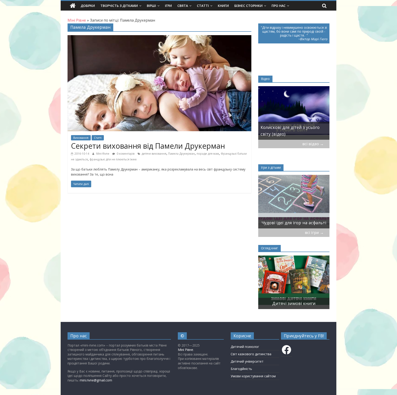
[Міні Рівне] (73, 6)
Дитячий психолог (245, 346)
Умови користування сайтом (253, 376)
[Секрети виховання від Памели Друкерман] (159, 37)
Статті (203, 5)
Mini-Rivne (103, 154)
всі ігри (314, 232)
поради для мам (208, 154)
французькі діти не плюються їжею (113, 159)
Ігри (168, 5)
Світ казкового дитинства (251, 354)
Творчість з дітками (119, 5)
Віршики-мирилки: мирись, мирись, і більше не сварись (290, 219)
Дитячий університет (247, 361)
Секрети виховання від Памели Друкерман (148, 146)
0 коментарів (125, 154)
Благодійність (241, 369)
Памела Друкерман (181, 154)
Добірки (88, 5)
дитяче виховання (154, 154)
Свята (182, 5)
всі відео (313, 143)
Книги (223, 5)
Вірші (151, 5)
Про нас (279, 5)
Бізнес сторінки (248, 5)
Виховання (80, 138)
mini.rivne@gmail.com (96, 380)
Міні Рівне (185, 349)
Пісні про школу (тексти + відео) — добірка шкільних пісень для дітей (294, 127)
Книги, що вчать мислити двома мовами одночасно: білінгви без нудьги (288, 296)
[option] (293, 113)
